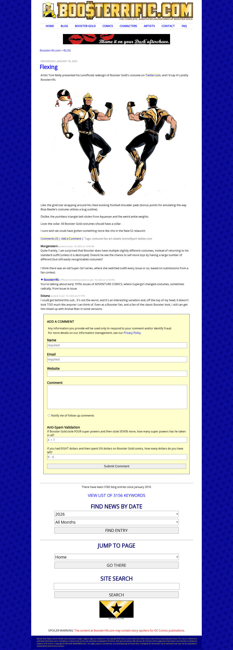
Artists (149, 26)
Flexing (49, 66)
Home (50, 26)
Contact (168, 26)
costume (97, 238)
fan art (108, 238)
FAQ (184, 26)
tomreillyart (129, 238)
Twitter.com (153, 75)
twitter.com (145, 238)
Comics (108, 26)
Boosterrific (51, 280)
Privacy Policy (132, 333)
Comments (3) (49, 238)
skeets (117, 238)
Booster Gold (85, 26)
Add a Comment (71, 238)
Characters (128, 26)
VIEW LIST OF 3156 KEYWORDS (116, 495)
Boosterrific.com (50, 50)
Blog (64, 26)
